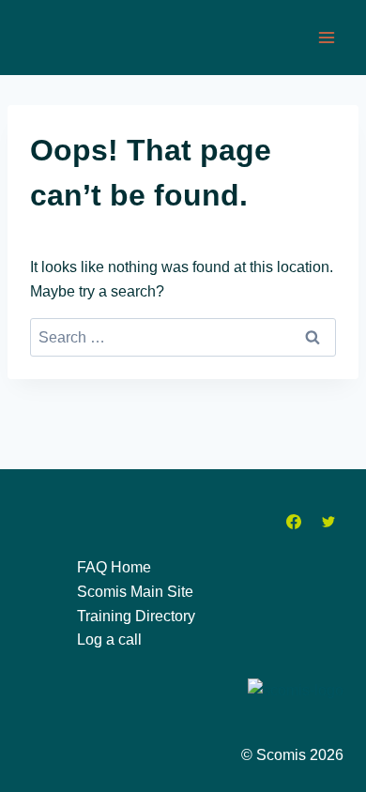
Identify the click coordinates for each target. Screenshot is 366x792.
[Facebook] (294, 522)
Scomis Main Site (135, 592)
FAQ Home (114, 567)
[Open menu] (326, 37)
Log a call (109, 639)
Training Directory (136, 616)
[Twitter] (328, 522)
